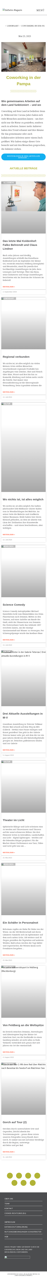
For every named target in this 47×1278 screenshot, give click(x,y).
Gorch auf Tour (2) (15, 1122)
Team (7, 1203)
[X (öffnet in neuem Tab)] (17, 2)
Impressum (10, 1222)
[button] (10, 1176)
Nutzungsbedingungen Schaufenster (23, 1232)
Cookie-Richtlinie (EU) (15, 1213)
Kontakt (9, 1208)
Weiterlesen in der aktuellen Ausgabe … (23, 157)
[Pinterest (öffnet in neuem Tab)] (27, 2)
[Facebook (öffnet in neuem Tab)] (22, 2)
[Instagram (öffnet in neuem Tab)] (31, 2)
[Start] (3, 25)
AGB (6, 1236)
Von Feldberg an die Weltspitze (23, 1025)
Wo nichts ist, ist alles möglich (23, 499)
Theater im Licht (13, 820)
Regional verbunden (16, 356)
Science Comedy (14, 604)
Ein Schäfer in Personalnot (20, 922)
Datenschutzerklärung (16, 1227)
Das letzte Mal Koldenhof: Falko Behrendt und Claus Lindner (20, 244)
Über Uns (9, 1198)
